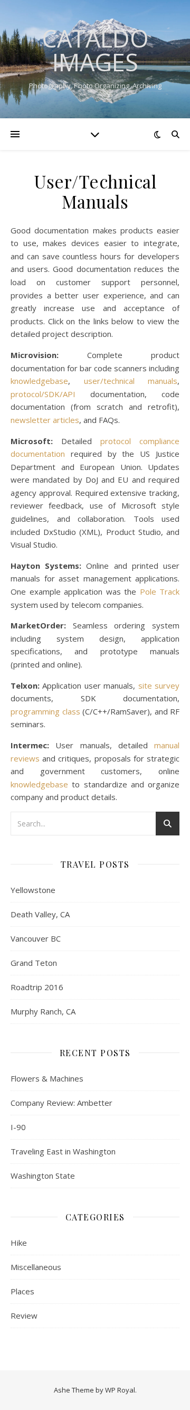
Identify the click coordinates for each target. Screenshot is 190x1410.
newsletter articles (45, 420)
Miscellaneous (36, 1267)
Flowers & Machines (47, 1078)
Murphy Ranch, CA (43, 1011)
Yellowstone (33, 890)
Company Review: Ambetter (61, 1102)
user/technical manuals (131, 380)
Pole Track (160, 591)
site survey (158, 685)
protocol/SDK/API (43, 394)
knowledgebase (39, 380)
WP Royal (120, 1390)
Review (24, 1315)
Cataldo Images (95, 50)
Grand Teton (34, 962)
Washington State (43, 1175)
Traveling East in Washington (63, 1151)
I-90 (18, 1127)
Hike (19, 1242)
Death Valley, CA (40, 914)
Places (22, 1291)
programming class (45, 711)
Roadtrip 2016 (37, 987)
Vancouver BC (36, 938)
